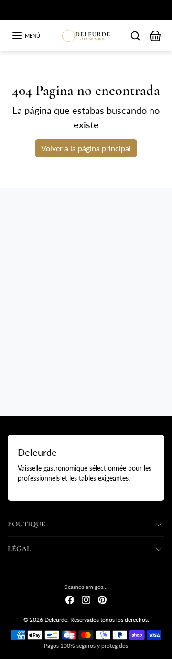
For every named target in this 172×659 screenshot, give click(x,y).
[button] (26, 35)
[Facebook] (70, 599)
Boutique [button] (26, 524)
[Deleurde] (86, 34)
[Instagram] (86, 599)
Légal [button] (19, 549)
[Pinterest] (102, 599)
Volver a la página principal (86, 148)
